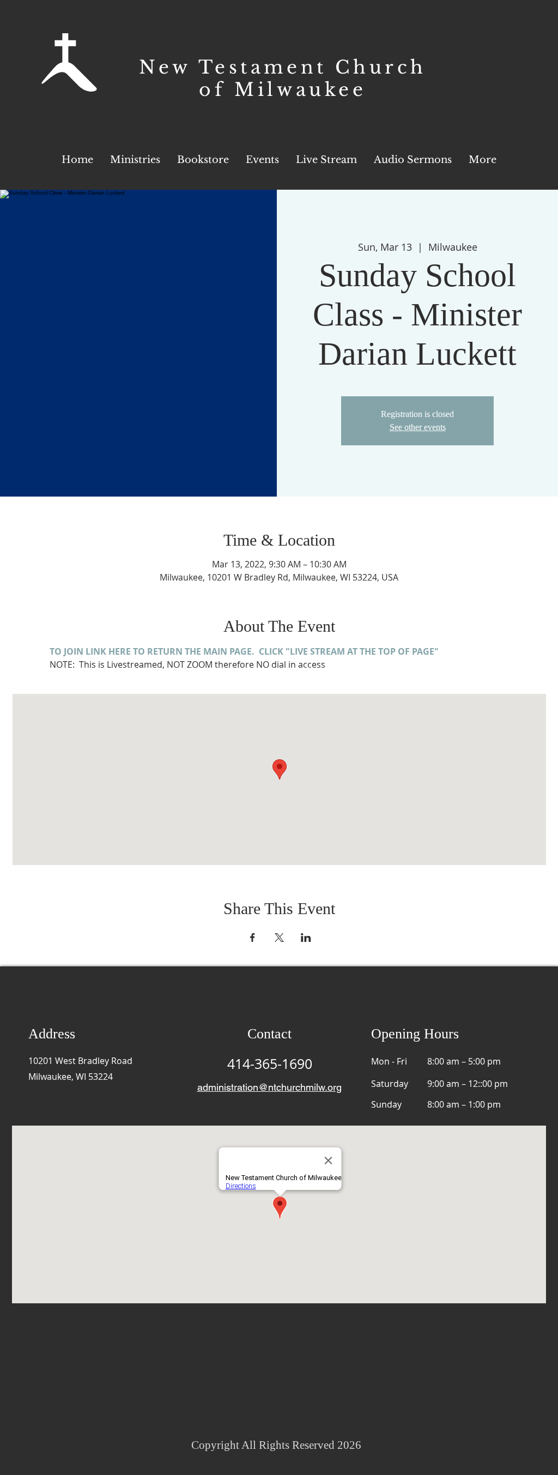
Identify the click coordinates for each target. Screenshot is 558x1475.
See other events (418, 427)
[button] (482, 160)
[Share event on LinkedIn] (306, 937)
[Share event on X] (279, 937)
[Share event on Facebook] (252, 937)
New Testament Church (283, 67)
